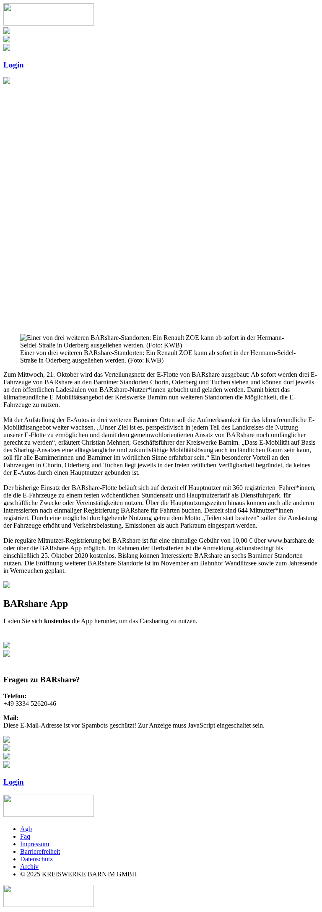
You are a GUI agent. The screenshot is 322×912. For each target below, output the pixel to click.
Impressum (34, 843)
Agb (26, 828)
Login (13, 64)
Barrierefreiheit (40, 851)
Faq (25, 836)
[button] (161, 307)
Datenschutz (36, 859)
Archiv (29, 866)
